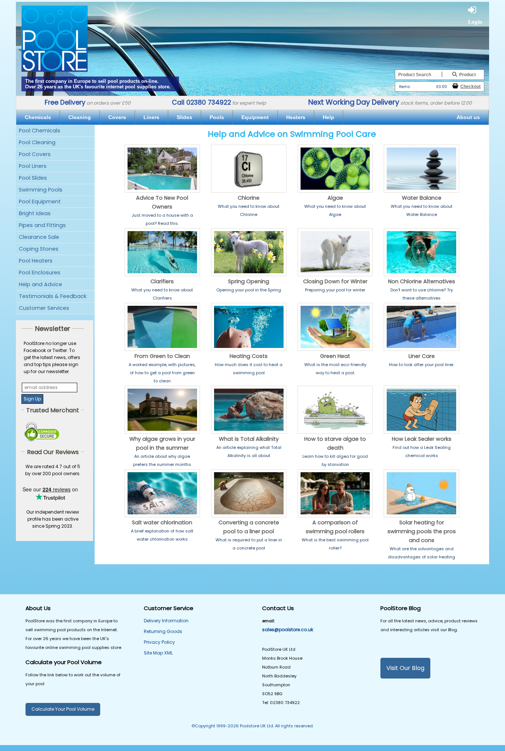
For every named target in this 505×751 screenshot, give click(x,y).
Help (328, 117)
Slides (184, 117)
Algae (335, 198)
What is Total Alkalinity (249, 439)
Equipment (255, 117)
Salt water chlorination (162, 522)
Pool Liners (33, 166)
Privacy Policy (159, 642)
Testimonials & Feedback (53, 296)
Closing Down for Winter (335, 281)
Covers (117, 117)
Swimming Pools (40, 189)
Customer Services (44, 308)
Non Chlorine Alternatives (421, 281)
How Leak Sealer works (421, 439)
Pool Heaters (35, 260)
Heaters (295, 117)
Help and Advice (40, 284)
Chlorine (249, 198)
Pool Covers (35, 154)
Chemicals (38, 117)
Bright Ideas (35, 213)
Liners (151, 117)
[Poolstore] (54, 36)
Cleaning (79, 117)
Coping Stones (38, 249)
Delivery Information (166, 621)
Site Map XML (158, 653)
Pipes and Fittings (42, 225)
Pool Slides (33, 178)
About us (468, 117)
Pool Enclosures (39, 272)
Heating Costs (249, 356)
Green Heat (335, 356)
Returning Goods (163, 631)
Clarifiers (162, 281)
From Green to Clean (162, 356)
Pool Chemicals (39, 130)
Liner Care (422, 356)
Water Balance (421, 198)
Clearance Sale (39, 237)
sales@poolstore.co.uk (287, 629)
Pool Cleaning (37, 142)
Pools (217, 117)
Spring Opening (248, 281)
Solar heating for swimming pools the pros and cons (421, 531)
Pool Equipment (40, 201)
